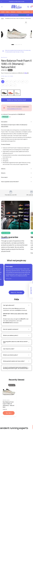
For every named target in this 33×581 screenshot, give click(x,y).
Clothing (19, 12)
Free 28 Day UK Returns (25, 1)
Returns (3, 173)
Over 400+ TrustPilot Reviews (16, 15)
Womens (13, 12)
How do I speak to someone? (10, 329)
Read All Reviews (16, 292)
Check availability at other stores (14, 108)
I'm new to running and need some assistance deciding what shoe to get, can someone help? (15, 367)
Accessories (26, 12)
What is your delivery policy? (10, 335)
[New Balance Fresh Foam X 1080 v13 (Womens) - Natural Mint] (8, 390)
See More (8, 413)
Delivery (3, 169)
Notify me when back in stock (16, 100)
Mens (7, 12)
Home (2, 18)
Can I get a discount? (8, 305)
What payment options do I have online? (14, 361)
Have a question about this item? (10, 181)
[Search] (28, 6)
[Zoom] (26, 22)
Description (4, 122)
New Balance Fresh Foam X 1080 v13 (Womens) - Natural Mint (8, 404)
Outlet (2, 12)
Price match (4, 177)
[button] (31, 290)
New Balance (6, 400)
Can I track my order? (8, 349)
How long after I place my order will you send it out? (15, 342)
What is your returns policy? (10, 355)
